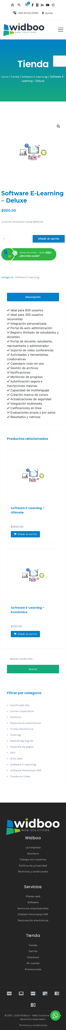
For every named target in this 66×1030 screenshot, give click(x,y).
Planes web (33, 896)
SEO (12, 752)
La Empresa (33, 847)
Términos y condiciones (33, 871)
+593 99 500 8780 (28, 12)
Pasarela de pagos (22, 746)
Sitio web (16, 758)
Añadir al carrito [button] (27, 534)
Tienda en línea (20, 776)
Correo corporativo (22, 711)
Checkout (33, 957)
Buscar (33, 669)
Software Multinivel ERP (25, 770)
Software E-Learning (34, 76)
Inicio (4, 76)
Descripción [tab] (33, 297)
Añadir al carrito (48, 238)
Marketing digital (21, 740)
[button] (26, 5)
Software (33, 902)
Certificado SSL (20, 705)
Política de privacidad (33, 865)
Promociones (33, 969)
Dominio (15, 717)
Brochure (33, 853)
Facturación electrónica (25, 723)
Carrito (33, 951)
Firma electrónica (21, 729)
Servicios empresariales (33, 908)
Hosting (15, 734)
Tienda (15, 76)
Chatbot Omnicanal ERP (33, 914)
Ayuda (49, 12)
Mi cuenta (33, 963)
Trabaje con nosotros (33, 859)
